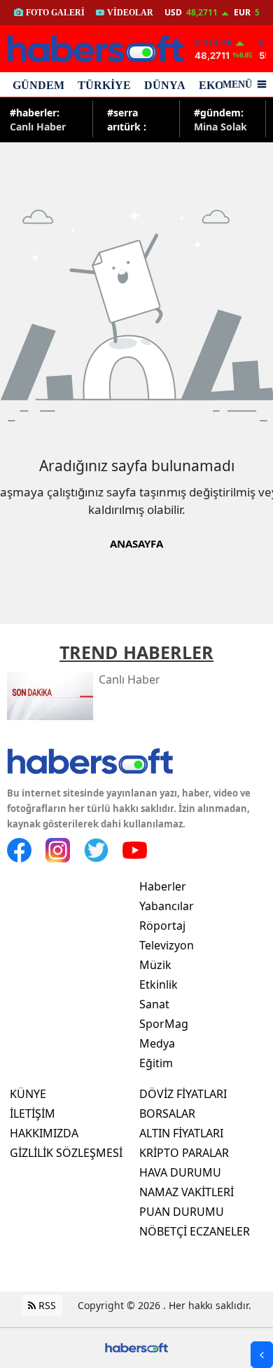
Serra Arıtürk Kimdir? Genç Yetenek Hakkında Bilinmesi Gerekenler (133, 119)
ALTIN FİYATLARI (181, 1133)
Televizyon (166, 945)
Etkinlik (158, 984)
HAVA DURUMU (180, 1172)
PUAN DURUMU (181, 1211)
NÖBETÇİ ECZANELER (194, 1231)
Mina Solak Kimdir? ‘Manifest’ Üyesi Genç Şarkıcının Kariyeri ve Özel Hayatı (221, 119)
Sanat (154, 1004)
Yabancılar (166, 906)
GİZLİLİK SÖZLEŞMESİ (66, 1152)
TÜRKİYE (104, 85)
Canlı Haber (38, 119)
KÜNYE (28, 1094)
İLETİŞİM (32, 1113)
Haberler (162, 886)
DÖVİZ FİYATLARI (183, 1094)
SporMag (163, 1023)
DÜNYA (165, 85)
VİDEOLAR (130, 13)
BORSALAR (167, 1113)
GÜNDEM (38, 85)
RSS (46, 1305)
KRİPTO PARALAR (184, 1152)
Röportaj (162, 925)
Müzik (155, 965)
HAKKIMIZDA (44, 1133)
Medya (157, 1043)
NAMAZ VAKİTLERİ (186, 1192)
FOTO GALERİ (55, 13)
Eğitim (156, 1063)
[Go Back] (262, 1354)
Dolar (217, 43)
